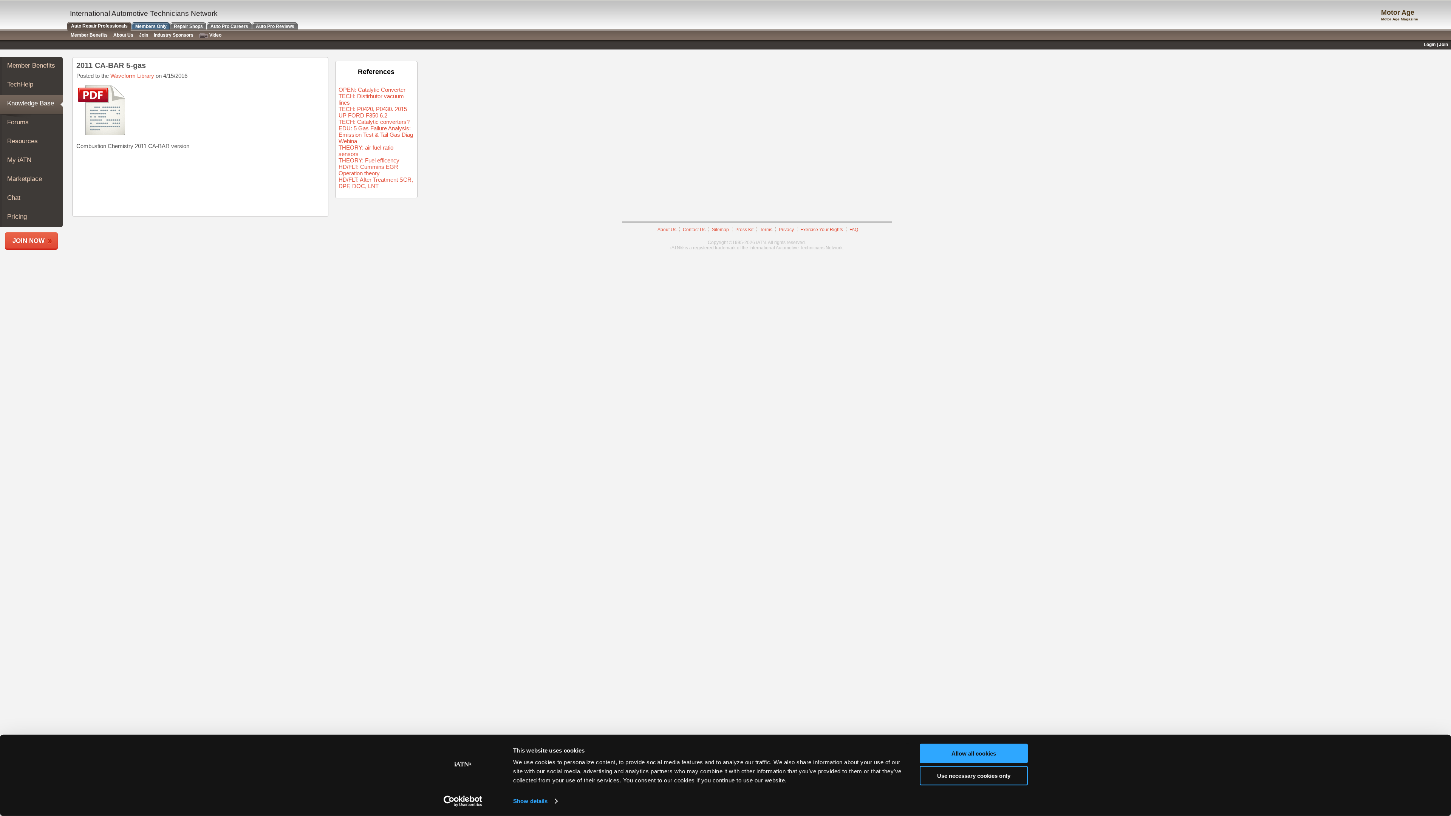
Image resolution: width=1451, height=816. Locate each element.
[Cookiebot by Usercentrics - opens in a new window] (463, 801)
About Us (666, 229)
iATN (33, 16)
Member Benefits (31, 65)
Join (143, 35)
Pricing (17, 216)
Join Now (28, 240)
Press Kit (744, 229)
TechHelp (20, 84)
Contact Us (694, 229)
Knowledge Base (30, 103)
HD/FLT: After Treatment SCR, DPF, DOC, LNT (376, 182)
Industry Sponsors (173, 35)
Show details (530, 801)
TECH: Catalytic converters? (374, 122)
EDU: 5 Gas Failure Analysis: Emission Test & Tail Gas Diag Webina (376, 134)
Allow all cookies (973, 753)
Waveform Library (132, 76)
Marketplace (24, 178)
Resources (22, 141)
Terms (766, 229)
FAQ (853, 229)
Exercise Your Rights (821, 229)
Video (215, 35)
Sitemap (720, 229)
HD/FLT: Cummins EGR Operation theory (368, 170)
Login (1430, 44)
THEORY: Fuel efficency (369, 160)
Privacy (786, 229)
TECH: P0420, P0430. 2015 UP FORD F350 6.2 (373, 112)
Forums (18, 122)
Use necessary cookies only (973, 775)
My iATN (19, 160)
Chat (13, 197)
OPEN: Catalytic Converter (372, 90)
